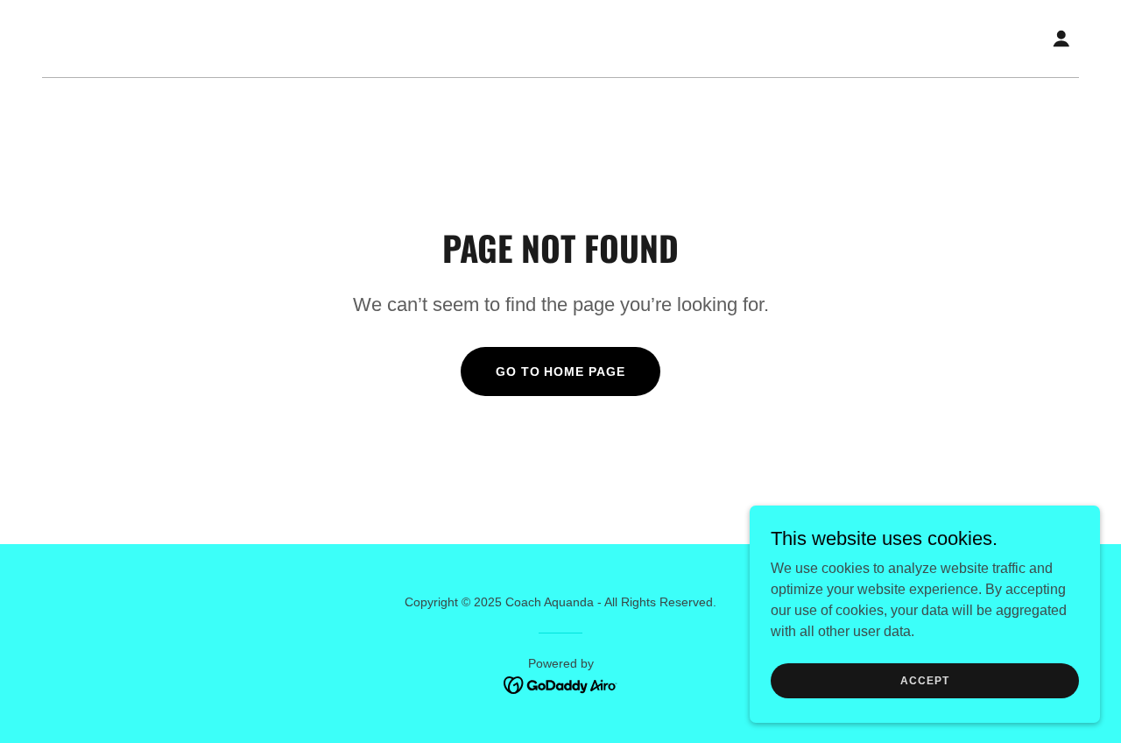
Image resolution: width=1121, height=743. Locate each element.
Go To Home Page (561, 371)
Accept (924, 680)
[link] (561, 683)
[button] (1061, 38)
